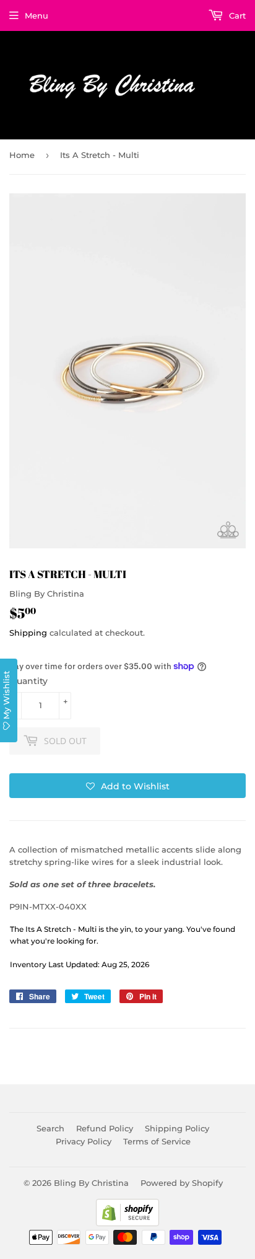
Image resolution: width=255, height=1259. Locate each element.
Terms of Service (157, 1141)
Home (22, 155)
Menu (36, 15)
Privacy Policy (83, 1141)
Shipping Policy (177, 1128)
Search (50, 1128)
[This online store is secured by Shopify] (127, 1223)
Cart (236, 15)
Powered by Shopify (181, 1183)
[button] (127, 785)
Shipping (28, 633)
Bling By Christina (91, 1183)
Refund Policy (104, 1128)
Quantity (28, 681)
